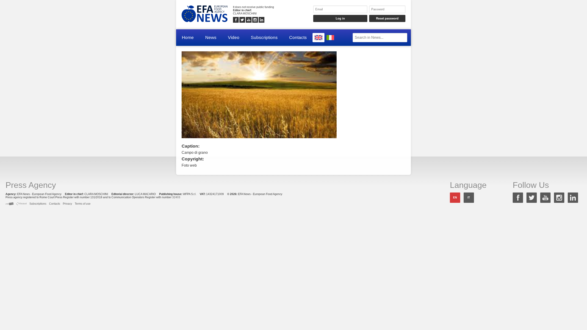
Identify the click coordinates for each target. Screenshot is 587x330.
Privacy (67, 203)
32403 (176, 197)
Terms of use (83, 203)
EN (455, 197)
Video (233, 37)
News (210, 37)
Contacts (298, 37)
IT (469, 197)
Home (188, 37)
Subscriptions (264, 37)
